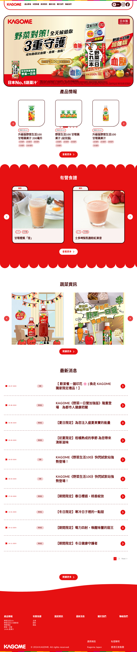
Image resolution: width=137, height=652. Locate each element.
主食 (34, 621)
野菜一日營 (8, 627)
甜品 (34, 625)
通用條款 (91, 641)
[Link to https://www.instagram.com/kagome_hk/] (123, 4)
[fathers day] (38, 293)
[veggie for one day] (99, 293)
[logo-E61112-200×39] (14, 4)
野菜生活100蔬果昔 (11, 623)
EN (118, 4)
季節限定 (7, 625)
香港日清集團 (117, 647)
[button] (13, 123)
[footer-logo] (15, 645)
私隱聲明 (115, 641)
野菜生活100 (9, 621)
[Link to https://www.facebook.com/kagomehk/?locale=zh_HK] (127, 4)
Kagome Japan (94, 647)
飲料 (34, 623)
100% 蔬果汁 (9, 629)
